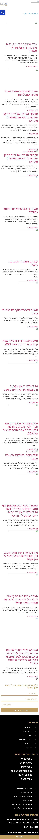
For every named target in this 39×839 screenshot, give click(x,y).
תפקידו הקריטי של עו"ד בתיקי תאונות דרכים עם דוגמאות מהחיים (21, 117)
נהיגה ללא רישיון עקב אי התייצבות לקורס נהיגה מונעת (21, 387)
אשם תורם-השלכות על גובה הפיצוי (21, 456)
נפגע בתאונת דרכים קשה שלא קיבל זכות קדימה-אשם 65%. (20, 342)
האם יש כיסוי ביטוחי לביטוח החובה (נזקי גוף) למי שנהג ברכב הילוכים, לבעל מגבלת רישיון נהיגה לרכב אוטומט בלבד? (22, 656)
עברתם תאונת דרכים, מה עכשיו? (23, 263)
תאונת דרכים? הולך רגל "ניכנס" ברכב (20, 311)
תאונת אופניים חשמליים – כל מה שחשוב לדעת (21, 93)
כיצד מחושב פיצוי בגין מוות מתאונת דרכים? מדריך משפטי (21, 47)
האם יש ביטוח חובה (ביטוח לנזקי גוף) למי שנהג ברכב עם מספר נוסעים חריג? (21, 599)
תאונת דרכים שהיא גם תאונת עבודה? (21, 210)
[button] (2, 12)
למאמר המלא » (31, 67)
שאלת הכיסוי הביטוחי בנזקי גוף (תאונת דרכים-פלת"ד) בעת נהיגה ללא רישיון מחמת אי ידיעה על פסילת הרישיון (20, 510)
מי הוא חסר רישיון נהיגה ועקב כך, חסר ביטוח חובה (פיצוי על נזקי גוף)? (20, 556)
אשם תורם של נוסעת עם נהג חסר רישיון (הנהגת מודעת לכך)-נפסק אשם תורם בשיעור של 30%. (20, 428)
